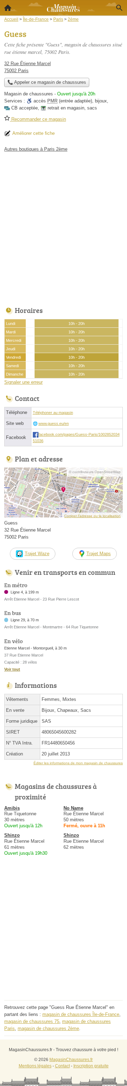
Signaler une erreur (23, 382)
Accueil (8, 7)
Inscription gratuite (91, 1065)
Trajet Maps (98, 553)
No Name (73, 808)
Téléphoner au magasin (53, 412)
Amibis (12, 808)
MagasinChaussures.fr (71, 1059)
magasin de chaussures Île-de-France (80, 1014)
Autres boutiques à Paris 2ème (35, 149)
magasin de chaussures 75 (31, 1021)
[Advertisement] (63, 227)
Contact (62, 1065)
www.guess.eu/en (53, 423)
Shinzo (12, 835)
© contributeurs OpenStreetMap (95, 472)
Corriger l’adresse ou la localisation (92, 516)
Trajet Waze (37, 553)
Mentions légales (35, 1065)
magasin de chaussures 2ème (48, 1028)
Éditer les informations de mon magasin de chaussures (78, 763)
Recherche (119, 7)
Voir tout (12, 669)
